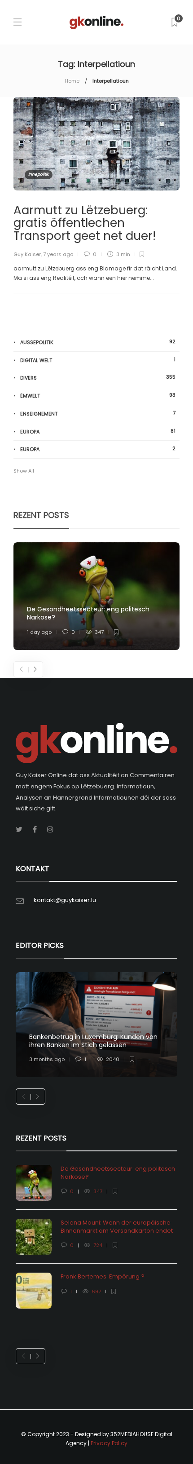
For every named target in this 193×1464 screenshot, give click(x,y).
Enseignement (97, 413)
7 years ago (58, 254)
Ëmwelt (97, 395)
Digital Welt (97, 360)
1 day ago (39, 632)
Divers (97, 377)
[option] (96, 596)
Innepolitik (38, 174)
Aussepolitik (97, 342)
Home (72, 80)
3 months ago (47, 1059)
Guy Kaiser (27, 254)
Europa (97, 431)
